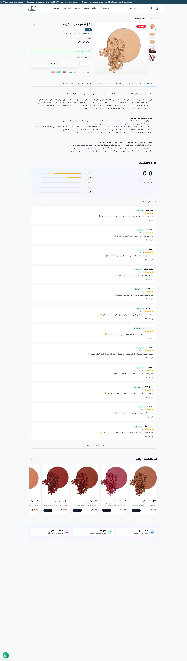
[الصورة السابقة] (145, 49)
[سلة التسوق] (157, 8)
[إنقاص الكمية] (89, 64)
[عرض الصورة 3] (152, 42)
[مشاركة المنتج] (33, 25)
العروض (77, 8)
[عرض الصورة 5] (152, 57)
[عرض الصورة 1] (152, 26)
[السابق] (36, 459)
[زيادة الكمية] (82, 64)
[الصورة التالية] (98, 49)
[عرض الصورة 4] (152, 49)
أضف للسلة (136, 510)
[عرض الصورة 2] (152, 34)
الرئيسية (106, 8)
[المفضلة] (139, 8)
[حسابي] (145, 8)
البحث (86, 8)
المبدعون (56, 8)
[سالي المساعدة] (151, 8)
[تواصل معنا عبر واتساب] (6, 655)
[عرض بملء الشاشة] (99, 26)
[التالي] (31, 459)
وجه (158, 18)
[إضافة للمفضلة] (39, 25)
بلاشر (151, 18)
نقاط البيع (67, 8)
